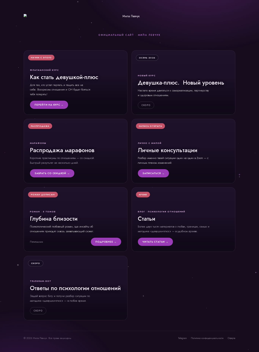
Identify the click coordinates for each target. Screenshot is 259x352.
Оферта (231, 338)
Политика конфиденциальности (207, 338)
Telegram (182, 338)
